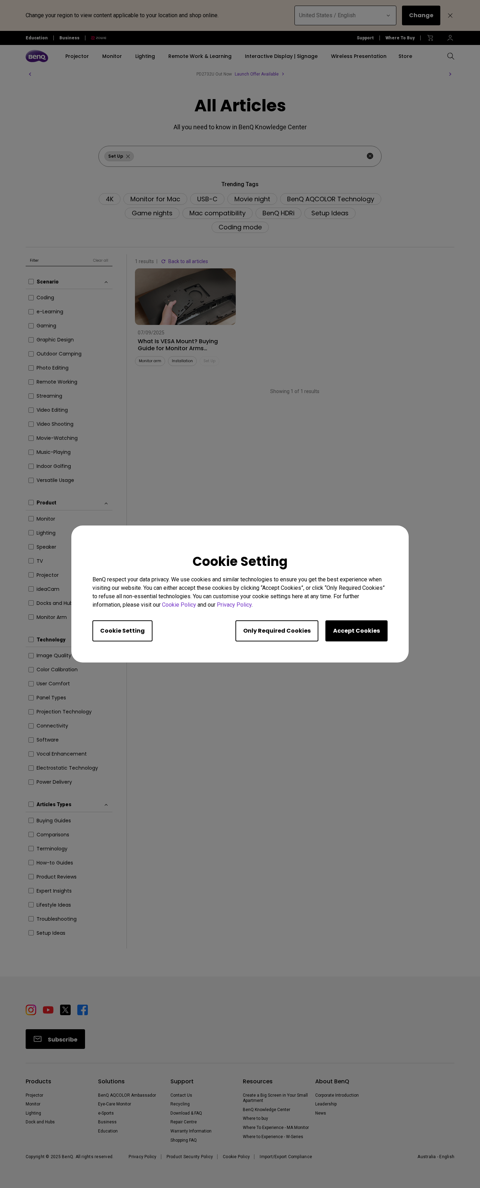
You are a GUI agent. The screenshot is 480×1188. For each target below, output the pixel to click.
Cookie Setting (122, 631)
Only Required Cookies (277, 631)
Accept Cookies (356, 631)
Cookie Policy (179, 604)
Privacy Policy (234, 604)
